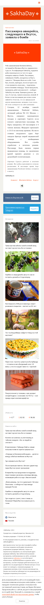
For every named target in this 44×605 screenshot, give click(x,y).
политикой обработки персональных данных (18, 594)
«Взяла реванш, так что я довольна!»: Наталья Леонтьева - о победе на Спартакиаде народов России (21, 484)
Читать (35, 197)
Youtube (11, 521)
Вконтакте (12, 517)
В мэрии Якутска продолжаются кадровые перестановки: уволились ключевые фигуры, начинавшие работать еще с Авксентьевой (21, 475)
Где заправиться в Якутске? (15, 461)
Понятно (22, 601)
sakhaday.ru (17, 558)
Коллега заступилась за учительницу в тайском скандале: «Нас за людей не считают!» (19, 440)
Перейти (34, 209)
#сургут (36, 180)
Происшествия (9, 27)
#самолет (14, 180)
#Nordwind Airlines (25, 180)
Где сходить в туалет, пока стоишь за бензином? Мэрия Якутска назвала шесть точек (20, 500)
